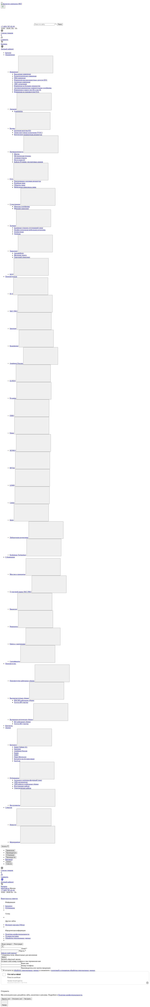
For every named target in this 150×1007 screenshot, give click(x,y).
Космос (12, 128)
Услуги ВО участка (21, 724)
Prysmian (13, 398)
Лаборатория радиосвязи (19, 537)
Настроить (27, 999)
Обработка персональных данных (18, 938)
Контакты (9, 726)
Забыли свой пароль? (9, 953)
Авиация (13, 109)
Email (24, 948)
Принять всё (6, 999)
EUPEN (12, 381)
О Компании (10, 557)
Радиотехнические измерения (25, 76)
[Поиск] (3, 6)
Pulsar (12, 433)
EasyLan (17, 761)
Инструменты (15, 805)
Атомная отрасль (20, 158)
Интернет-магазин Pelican (15, 925)
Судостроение (15, 204)
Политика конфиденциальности (17, 934)
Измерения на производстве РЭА (26, 92)
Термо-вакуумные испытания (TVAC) (28, 133)
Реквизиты (14, 626)
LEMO (12, 485)
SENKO (13, 450)
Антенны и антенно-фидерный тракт (28, 780)
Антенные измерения (22, 82)
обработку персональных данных (26, 970)
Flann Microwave (20, 757)
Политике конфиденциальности (70, 995)
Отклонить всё (17, 999)
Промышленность (16, 152)
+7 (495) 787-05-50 (8, 26)
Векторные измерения (22, 74)
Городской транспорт (22, 257)
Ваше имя (25, 963)
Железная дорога (20, 255)
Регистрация (18, 944)
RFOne (12, 468)
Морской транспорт (21, 208)
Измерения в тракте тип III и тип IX (27, 90)
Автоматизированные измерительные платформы (33, 88)
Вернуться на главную (9, 898)
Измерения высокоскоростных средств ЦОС (30, 80)
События (8, 807)
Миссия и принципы (17, 574)
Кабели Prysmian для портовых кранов (28, 162)
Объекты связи (19, 185)
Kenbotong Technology (18, 555)
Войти (4, 957)
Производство (10, 664)
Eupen (16, 753)
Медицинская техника (22, 156)
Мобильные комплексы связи (25, 187)
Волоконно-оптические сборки (21, 719)
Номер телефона (27, 966)
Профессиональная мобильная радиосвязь (29, 230)
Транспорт (14, 251)
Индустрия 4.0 (19, 160)
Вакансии (13, 609)
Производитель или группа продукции (36, 968)
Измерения (14, 72)
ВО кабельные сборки (22, 722)
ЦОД (11, 274)
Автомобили (19, 253)
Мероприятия (15, 842)
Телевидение (19, 232)
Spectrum (13, 328)
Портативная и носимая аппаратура (27, 181)
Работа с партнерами (17, 644)
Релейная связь (19, 183)
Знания (8, 728)
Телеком (13, 226)
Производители (11, 276)
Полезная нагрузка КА (22, 131)
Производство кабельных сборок (22, 681)
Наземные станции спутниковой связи (28, 228)
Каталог (8, 53)
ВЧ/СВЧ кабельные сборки (24, 700)
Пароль (22, 951)
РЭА (11, 179)
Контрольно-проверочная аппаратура (28, 134)
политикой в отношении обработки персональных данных (73, 970)
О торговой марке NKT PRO (20, 592)
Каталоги (13, 745)
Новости (13, 825)
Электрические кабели (22, 788)
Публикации (14, 778)
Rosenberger (14, 346)
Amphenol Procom (16, 363)
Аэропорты (18, 111)
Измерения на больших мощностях (27, 86)
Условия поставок (12, 936)
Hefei (12, 520)
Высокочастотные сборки (19, 698)
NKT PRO (13, 311)
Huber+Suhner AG (20, 747)
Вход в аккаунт (7, 944)
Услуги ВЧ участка (21, 702)
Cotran (12, 503)
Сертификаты (15, 661)
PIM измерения (19, 78)
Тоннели (17, 234)
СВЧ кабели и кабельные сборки (26, 784)
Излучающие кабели (21, 786)
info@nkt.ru (5, 888)
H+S (11, 294)
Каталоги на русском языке (24, 759)
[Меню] (2, 2)
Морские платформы (22, 206)
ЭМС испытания (20, 84)
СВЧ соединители (21, 782)
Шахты (16, 154)
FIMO (12, 416)
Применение (10, 55)
